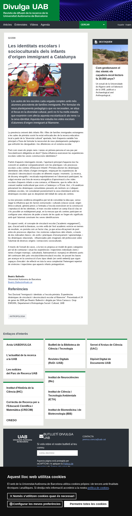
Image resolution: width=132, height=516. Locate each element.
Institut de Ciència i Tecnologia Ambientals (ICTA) (62, 395)
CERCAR (85, 24)
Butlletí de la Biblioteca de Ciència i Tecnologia (64, 346)
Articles (7, 24)
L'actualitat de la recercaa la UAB (21, 357)
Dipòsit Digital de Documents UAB (100, 361)
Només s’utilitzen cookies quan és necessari (43, 496)
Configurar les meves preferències (37, 504)
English (128, 25)
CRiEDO (11, 420)
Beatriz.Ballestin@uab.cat (20, 282)
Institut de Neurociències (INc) (63, 379)
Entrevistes (20, 24)
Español (121, 25)
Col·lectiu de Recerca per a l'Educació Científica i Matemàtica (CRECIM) (22, 406)
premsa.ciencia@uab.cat (94, 439)
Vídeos (34, 24)
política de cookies (98, 487)
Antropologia (17, 316)
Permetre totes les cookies (88, 504)
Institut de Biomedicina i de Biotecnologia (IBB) (64, 411)
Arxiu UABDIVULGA (18, 344)
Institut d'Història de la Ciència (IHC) (20, 389)
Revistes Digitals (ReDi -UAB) (58, 361)
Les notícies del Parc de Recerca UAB (21, 371)
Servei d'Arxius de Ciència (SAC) (106, 346)
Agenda (45, 24)
